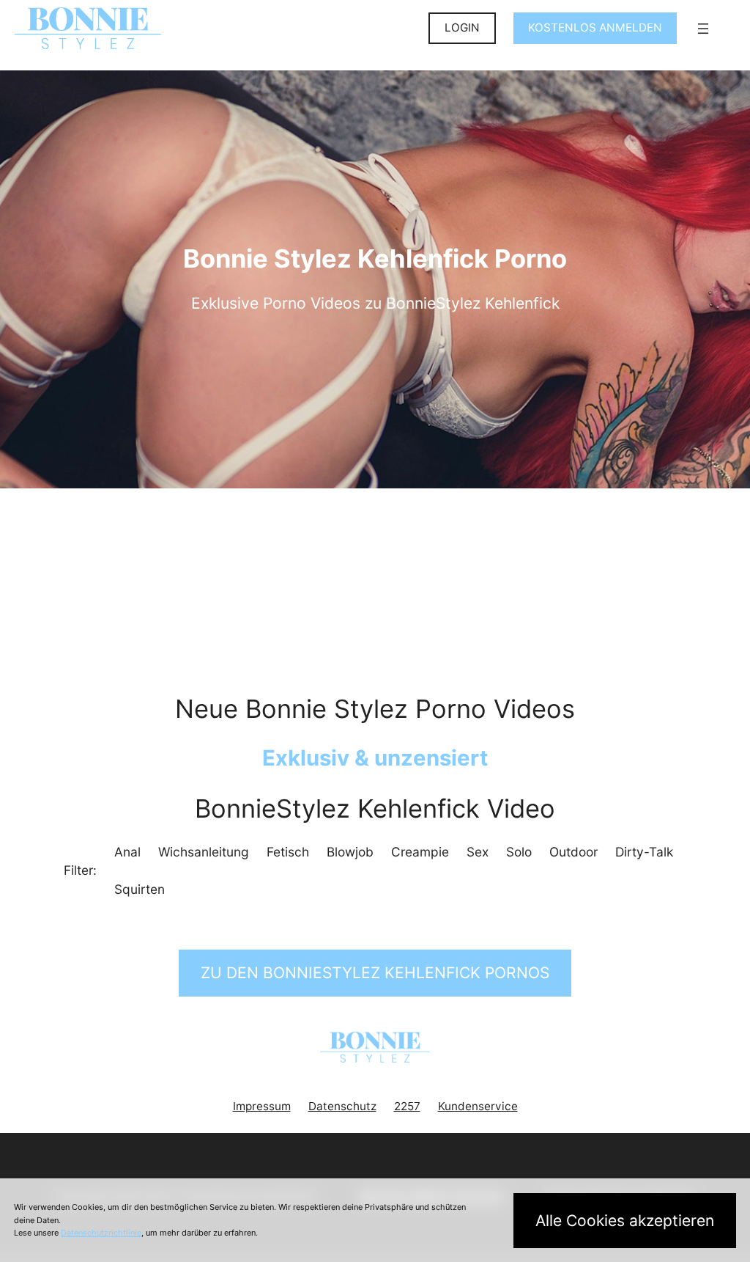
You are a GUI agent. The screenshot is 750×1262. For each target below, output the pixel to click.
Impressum (262, 1106)
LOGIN (462, 27)
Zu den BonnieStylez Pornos (375, 973)
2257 (407, 1106)
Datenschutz (342, 1106)
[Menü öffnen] (703, 28)
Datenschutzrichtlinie (101, 1233)
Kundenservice (478, 1106)
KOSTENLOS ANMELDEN (595, 27)
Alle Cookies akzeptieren (624, 1220)
